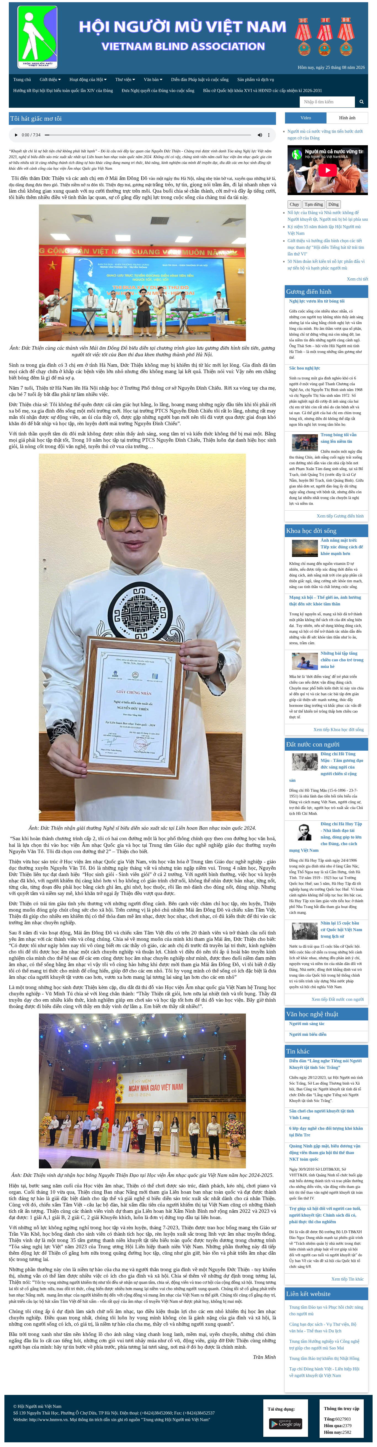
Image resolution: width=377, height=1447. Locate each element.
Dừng (333, 204)
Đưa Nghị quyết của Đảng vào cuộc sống (158, 90)
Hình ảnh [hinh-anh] (347, 117)
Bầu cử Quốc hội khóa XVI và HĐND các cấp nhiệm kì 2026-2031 (262, 90)
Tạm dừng (314, 204)
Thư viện (123, 79)
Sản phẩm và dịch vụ (255, 79)
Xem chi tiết (357, 279)
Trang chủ (22, 79)
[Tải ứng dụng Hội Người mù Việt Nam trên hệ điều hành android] (285, 1423)
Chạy (294, 204)
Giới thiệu (49, 79)
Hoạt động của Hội (87, 79)
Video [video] (306, 117)
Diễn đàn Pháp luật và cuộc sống (200, 79)
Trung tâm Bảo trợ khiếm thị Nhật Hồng (324, 1358)
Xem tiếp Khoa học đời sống (339, 729)
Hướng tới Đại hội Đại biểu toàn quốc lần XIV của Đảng (63, 90)
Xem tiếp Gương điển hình (340, 516)
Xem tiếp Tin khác (347, 1279)
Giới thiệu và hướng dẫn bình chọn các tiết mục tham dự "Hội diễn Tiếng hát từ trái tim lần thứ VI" (326, 247)
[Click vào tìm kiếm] (361, 101)
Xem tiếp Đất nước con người (338, 999)
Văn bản (152, 79)
